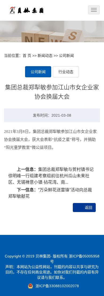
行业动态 (65, 72)
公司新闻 (66, 55)
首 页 (27, 55)
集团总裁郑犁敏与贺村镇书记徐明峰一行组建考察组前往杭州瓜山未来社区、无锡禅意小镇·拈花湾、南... (51, 175)
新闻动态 (45, 55)
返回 (88, 207)
